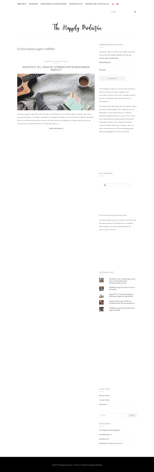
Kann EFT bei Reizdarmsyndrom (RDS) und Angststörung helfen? (121, 295)
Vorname (102, 70)
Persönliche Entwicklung (97, 4)
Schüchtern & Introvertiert (109, 443)
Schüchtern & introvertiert (53, 4)
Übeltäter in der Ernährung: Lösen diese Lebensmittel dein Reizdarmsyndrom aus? (122, 281)
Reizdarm (33, 4)
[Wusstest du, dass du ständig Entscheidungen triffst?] (56, 92)
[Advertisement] (56, 174)
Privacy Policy (104, 396)
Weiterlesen (56, 128)
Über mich (21, 4)
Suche (132, 415)
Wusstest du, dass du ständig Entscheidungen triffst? (56, 68)
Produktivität (76, 4)
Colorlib (84, 465)
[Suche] (135, 12)
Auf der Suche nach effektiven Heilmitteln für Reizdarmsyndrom (121, 302)
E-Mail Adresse (105, 62)
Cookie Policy (104, 400)
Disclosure (103, 404)
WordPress (98, 465)
